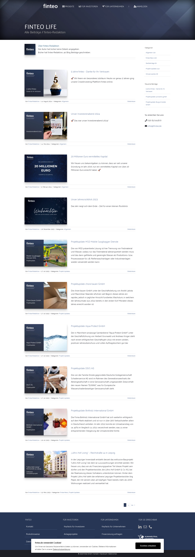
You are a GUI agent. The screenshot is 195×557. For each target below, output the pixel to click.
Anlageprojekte (70, 534)
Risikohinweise (33, 534)
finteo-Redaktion (55, 32)
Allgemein (65, 101)
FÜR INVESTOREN (89, 6)
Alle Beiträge (33, 32)
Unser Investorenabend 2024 (85, 113)
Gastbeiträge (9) (151, 63)
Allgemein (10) (150, 52)
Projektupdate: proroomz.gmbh (156, 96)
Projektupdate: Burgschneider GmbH (156, 103)
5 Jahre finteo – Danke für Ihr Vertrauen (90, 71)
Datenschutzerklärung (61, 549)
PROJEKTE (69, 6)
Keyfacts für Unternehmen (113, 526)
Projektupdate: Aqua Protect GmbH (88, 326)
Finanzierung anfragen (112, 534)
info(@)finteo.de (154, 126)
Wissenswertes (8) (152, 74)
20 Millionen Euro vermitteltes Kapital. (89, 156)
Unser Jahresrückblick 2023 (84, 199)
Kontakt (29, 526)
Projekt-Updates (64, 271)
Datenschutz (112, 553)
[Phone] (150, 526)
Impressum (103, 553)
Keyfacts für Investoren (74, 526)
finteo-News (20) (151, 57)
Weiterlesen (131, 101)
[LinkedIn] (140, 526)
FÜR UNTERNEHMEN (114, 6)
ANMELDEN (141, 6)
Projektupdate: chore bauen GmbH (88, 284)
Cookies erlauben (148, 546)
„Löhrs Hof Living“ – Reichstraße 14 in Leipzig (93, 452)
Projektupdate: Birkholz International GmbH (92, 410)
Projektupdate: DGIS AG (82, 368)
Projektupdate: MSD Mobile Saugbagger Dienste (94, 241)
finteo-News (64, 492)
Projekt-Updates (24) (153, 68)
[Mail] (145, 526)
